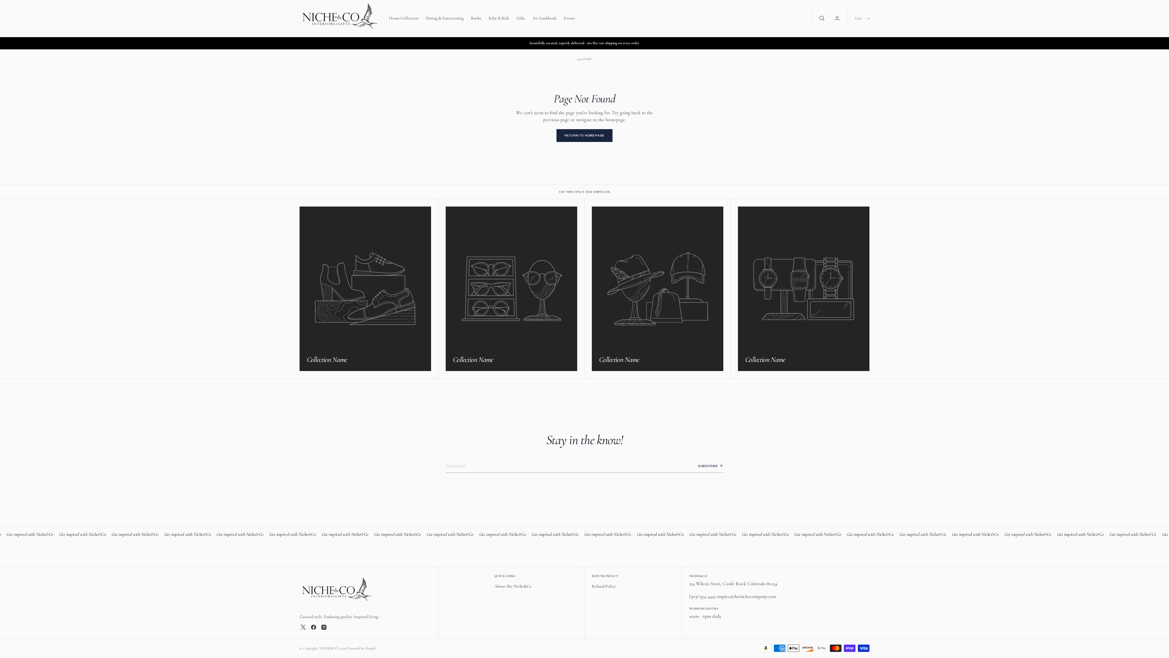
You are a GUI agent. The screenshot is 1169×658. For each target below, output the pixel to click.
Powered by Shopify (361, 648)
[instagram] (324, 627)
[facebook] (313, 627)
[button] (838, 18)
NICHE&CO (328, 648)
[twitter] (303, 627)
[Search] (821, 18)
